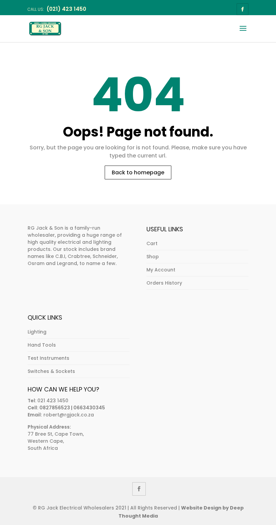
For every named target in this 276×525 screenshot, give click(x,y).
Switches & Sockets (51, 371)
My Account (160, 269)
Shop (152, 256)
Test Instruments (48, 358)
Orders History (164, 283)
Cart (152, 243)
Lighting (37, 331)
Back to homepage (138, 172)
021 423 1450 (52, 400)
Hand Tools (42, 345)
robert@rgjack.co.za (68, 414)
